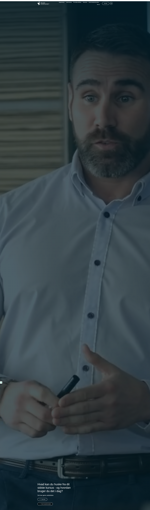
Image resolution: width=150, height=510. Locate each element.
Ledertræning (69, 2)
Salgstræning (62, 2)
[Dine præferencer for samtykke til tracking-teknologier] (1, 382)
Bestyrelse (85, 2)
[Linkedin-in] (111, 3)
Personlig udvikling (77, 2)
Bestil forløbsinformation (94, 2)
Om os (98, 4)
